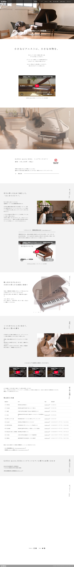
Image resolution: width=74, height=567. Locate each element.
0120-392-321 (53, 428)
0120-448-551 (53, 422)
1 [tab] (34, 37)
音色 (50, 1)
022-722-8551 (66, 422)
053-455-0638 (53, 415)
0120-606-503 (53, 425)
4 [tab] (39, 37)
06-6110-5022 (66, 434)
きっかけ (41, 1)
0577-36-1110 (66, 431)
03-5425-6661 (66, 425)
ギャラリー (69, 1)
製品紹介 (36, 1)
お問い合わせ (62, 1)
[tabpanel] (37, 21)
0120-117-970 (53, 434)
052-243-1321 (66, 428)
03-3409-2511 (53, 404)
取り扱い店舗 (55, 1)
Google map (47, 404)
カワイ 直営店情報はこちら (15, 448)
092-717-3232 (66, 438)
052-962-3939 (53, 408)
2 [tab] (36, 37)
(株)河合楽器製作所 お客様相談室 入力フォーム (13, 470)
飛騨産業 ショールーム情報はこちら (16, 450)
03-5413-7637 (53, 418)
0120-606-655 (53, 431)
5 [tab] (40, 312)
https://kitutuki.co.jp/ (46, 230)
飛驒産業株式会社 (36, 230)
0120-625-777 (53, 438)
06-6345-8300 (53, 411)
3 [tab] (37, 37)
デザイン (46, 1)
